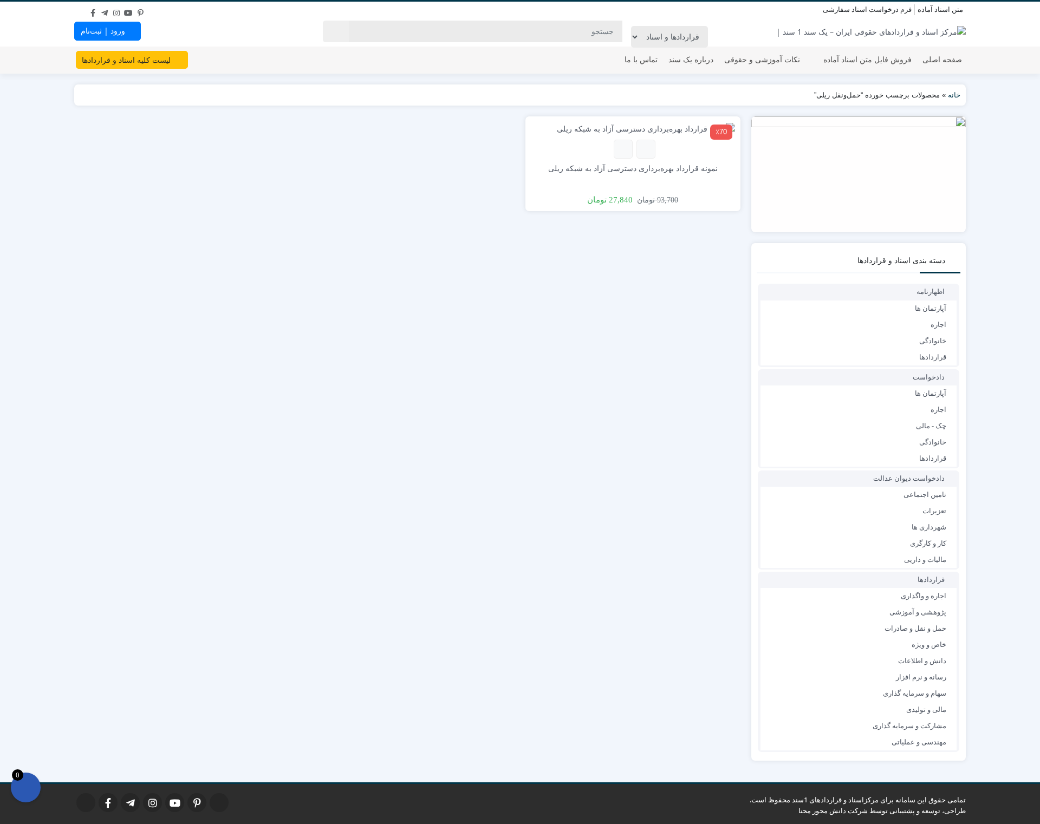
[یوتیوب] (128, 10)
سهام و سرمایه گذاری (914, 693)
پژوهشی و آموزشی (917, 612)
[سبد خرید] (26, 787)
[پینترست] (140, 10)
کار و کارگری (928, 543)
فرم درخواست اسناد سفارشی (867, 9)
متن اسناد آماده (940, 9)
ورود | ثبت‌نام (104, 30)
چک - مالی (931, 425)
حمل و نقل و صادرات (915, 628)
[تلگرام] (104, 10)
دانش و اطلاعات (922, 660)
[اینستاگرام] (116, 10)
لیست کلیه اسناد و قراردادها (127, 60)
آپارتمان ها (930, 308)
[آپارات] (152, 10)
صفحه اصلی (942, 59)
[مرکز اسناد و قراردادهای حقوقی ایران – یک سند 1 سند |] (871, 31)
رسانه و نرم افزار (921, 677)
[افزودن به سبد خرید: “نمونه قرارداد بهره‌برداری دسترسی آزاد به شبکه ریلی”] (646, 149)
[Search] (336, 31)
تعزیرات (934, 510)
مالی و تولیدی (926, 709)
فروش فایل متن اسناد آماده (867, 59)
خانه (954, 95)
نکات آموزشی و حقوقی (762, 59)
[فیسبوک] (92, 10)
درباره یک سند (690, 59)
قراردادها (932, 357)
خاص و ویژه (929, 644)
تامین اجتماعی (924, 494)
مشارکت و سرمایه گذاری (909, 725)
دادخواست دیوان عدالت (909, 478)
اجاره (938, 324)
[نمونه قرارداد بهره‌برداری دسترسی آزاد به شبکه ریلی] (646, 127)
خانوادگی (932, 340)
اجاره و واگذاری (923, 595)
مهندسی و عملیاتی (919, 742)
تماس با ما (641, 59)
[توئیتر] (80, 10)
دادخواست (929, 377)
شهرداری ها (929, 527)
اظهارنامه (930, 291)
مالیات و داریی (925, 559)
